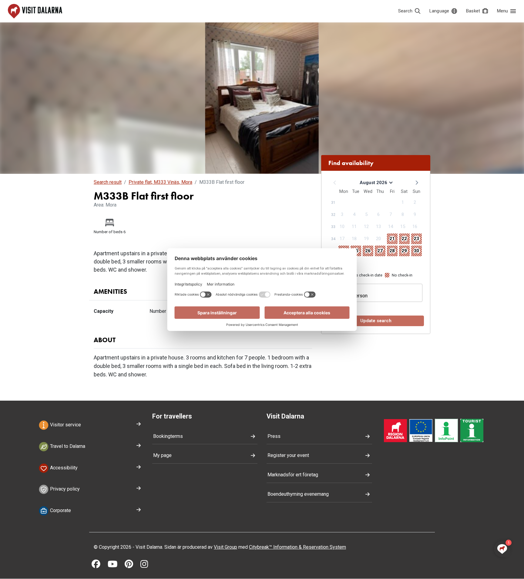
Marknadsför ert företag (292, 475)
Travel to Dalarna (67, 446)
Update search (375, 320)
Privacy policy (64, 489)
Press (273, 436)
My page (162, 455)
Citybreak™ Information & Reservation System (297, 547)
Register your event (288, 455)
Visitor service (65, 425)
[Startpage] (35, 11)
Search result (108, 182)
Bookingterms (168, 436)
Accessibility (63, 468)
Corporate (60, 511)
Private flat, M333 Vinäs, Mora (160, 182)
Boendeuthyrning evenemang (298, 494)
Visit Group (225, 547)
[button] (416, 182)
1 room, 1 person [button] (350, 296)
